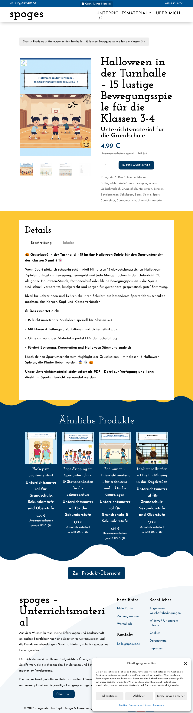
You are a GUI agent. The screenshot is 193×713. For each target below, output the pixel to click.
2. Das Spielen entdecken (131, 177)
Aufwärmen (126, 183)
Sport (155, 194)
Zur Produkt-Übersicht (96, 573)
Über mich (168, 13)
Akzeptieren (109, 696)
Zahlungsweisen (128, 616)
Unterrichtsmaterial (122, 13)
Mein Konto (174, 3)
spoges (26, 14)
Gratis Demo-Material (98, 3)
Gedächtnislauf (110, 189)
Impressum (158, 705)
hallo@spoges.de (23, 3)
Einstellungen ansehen (171, 696)
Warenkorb (124, 624)
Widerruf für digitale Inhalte (164, 623)
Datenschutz (158, 640)
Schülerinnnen (110, 194)
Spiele (147, 194)
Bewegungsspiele (146, 183)
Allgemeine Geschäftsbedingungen (165, 611)
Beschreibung (41, 243)
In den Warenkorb (136, 165)
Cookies (123, 705)
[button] (185, 663)
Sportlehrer (108, 200)
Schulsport (126, 194)
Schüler (158, 189)
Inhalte (68, 243)
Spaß (138, 194)
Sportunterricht (126, 200)
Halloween (145, 189)
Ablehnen (139, 696)
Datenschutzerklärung (140, 705)
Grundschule (129, 189)
